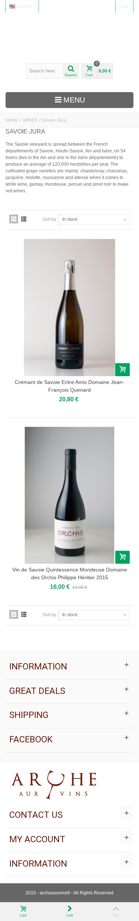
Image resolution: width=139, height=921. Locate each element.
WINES (30, 120)
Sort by (49, 219)
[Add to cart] (122, 369)
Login (124, 6)
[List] (23, 219)
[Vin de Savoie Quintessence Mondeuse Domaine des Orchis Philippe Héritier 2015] (69, 495)
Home (12, 120)
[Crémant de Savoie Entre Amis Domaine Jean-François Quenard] (69, 307)
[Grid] (13, 219)
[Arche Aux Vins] (70, 38)
